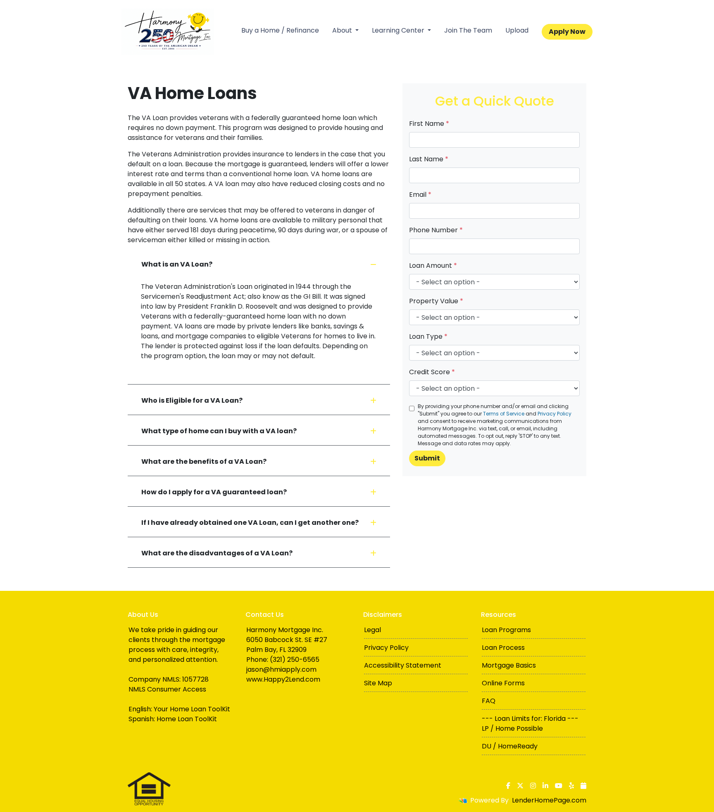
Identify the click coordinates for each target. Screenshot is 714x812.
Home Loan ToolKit (187, 719)
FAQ (488, 701)
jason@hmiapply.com (281, 669)
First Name (429, 123)
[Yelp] (571, 785)
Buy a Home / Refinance (280, 30)
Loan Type (428, 336)
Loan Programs (506, 630)
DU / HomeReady (510, 746)
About (343, 30)
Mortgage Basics (509, 665)
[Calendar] (583, 785)
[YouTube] (558, 785)
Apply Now (567, 31)
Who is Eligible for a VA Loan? (192, 400)
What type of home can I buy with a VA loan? (219, 431)
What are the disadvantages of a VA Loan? (217, 553)
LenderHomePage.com (549, 800)
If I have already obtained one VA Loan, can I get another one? (250, 522)
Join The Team (468, 30)
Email (420, 194)
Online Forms (503, 683)
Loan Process (503, 647)
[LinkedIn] (545, 785)
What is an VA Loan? (176, 264)
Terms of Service (503, 413)
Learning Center (399, 30)
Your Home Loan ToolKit (192, 709)
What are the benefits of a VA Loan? (204, 461)
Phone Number (436, 230)
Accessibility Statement (402, 665)
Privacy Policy (554, 413)
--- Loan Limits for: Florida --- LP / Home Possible (530, 723)
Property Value (436, 301)
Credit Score (432, 372)
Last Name (428, 159)
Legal (372, 630)
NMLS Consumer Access (167, 689)
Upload (516, 30)
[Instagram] (533, 785)
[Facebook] (508, 785)
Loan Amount (433, 265)
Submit (427, 458)
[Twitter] (520, 785)
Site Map (378, 683)
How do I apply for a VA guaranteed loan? (214, 492)
